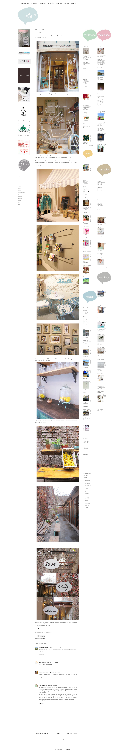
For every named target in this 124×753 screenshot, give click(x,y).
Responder (42, 657)
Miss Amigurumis (86, 381)
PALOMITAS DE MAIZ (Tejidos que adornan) (86, 443)
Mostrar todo (91, 145)
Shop (84, 276)
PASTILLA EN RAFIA (90, 352)
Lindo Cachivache (87, 370)
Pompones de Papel (87, 265)
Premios (19, 190)
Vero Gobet (85, 438)
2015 (85, 475)
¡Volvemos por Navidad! (90, 385)
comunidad (20, 182)
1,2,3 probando (101, 129)
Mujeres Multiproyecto (90, 373)
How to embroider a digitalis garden (87, 342)
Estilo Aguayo (86, 226)
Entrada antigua (72, 733)
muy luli (99, 82)
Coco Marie (87, 493)
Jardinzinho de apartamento (105, 220)
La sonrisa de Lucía (105, 262)
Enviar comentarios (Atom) (60, 739)
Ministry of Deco (86, 104)
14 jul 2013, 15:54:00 (54, 672)
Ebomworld (100, 59)
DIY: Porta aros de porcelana (101, 199)
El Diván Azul (100, 257)
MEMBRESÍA (34, 3)
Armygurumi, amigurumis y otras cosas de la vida (87, 408)
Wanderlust (54, 35)
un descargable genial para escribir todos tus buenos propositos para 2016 (87, 71)
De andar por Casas (102, 133)
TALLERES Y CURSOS (62, 3)
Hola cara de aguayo (90, 229)
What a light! (85, 92)
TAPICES (90, 331)
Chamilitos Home (86, 359)
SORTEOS (73, 3)
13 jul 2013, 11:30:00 (55, 647)
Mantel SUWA (90, 279)
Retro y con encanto (102, 144)
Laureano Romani (44, 647)
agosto (86, 486)
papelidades (100, 253)
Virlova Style (100, 373)
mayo (86, 498)
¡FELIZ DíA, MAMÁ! (101, 387)
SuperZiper (100, 187)
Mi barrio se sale (105, 136)
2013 (85, 478)
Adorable (99, 227)
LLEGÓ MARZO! (90, 189)
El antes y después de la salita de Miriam (87, 129)
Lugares (42, 638)
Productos (20, 180)
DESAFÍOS (51, 3)
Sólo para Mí (100, 128)
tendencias (20, 184)
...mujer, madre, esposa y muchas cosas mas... (101, 111)
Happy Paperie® (101, 386)
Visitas (19, 202)
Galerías (19, 186)
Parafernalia (100, 209)
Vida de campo (90, 362)
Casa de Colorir (101, 216)
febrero (86, 503)
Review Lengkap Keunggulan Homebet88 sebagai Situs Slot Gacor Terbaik (101, 190)
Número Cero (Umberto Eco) (100, 409)
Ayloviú (84, 186)
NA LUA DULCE (101, 347)
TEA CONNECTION (88, 494)
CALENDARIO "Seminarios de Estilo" (86, 81)
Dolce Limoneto (86, 423)
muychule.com (86, 86)
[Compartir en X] (41, 636)
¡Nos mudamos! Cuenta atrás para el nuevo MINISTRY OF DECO (87, 107)
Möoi (86, 491)
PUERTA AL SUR (86, 435)
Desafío (19, 178)
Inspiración (20, 198)
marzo (86, 501)
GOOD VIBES (100, 205)
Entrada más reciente (41, 733)
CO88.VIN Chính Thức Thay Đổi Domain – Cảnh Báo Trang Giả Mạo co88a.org (101, 103)
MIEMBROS (43, 3)
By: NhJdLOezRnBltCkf (87, 88)
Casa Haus (100, 155)
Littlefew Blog (86, 46)
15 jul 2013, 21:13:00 (51, 685)
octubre (86, 483)
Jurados (19, 188)
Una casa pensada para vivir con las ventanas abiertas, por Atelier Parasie (101, 62)
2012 (85, 507)
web (36, 628)
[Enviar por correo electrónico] (38, 636)
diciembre (87, 480)
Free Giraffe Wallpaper (85, 182)
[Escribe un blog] (39, 636)
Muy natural (105, 146)
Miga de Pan (85, 340)
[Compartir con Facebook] (42, 636)
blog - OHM (85, 62)
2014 (85, 477)
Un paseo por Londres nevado (101, 211)
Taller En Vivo (90, 95)
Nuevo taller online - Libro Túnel (87, 312)
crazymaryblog (101, 406)
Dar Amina (85, 112)
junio (86, 497)
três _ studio (100, 321)
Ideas (19, 204)
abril (86, 500)
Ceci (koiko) (42, 685)
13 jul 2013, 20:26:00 (52, 662)
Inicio (57, 733)
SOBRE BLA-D (25, 3)
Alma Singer (100, 46)
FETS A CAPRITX (43, 672)
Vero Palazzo (42, 662)
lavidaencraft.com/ (101, 196)
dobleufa (85, 310)
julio (86, 488)
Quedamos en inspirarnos (105, 399)
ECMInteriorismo (101, 334)
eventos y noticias (21, 192)
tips (18, 194)
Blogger (68, 749)
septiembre (87, 485)
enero (86, 505)
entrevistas (20, 196)
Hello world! (100, 156)
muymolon (85, 68)
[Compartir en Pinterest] (44, 636)
